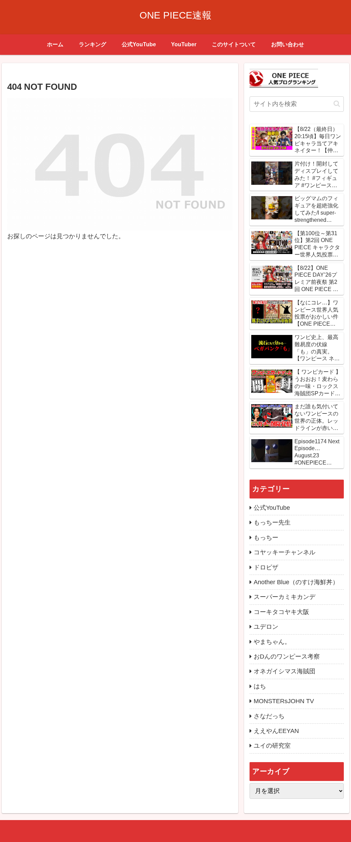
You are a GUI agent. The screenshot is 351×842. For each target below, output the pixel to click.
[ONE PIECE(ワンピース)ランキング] (284, 77)
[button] (337, 104)
